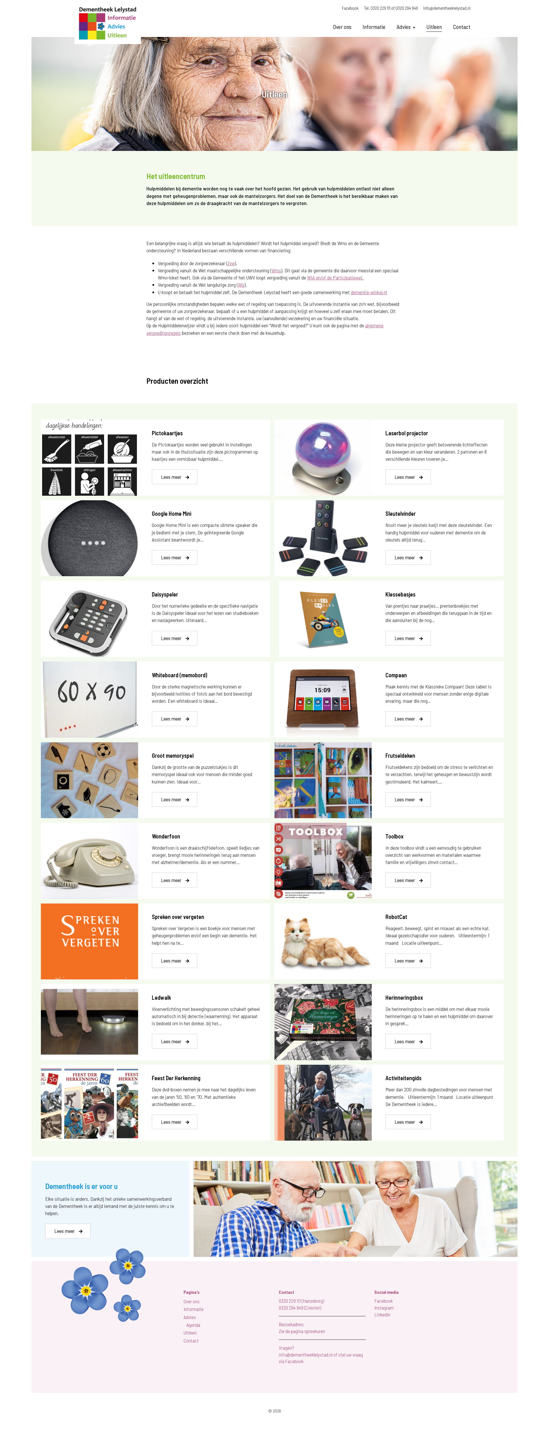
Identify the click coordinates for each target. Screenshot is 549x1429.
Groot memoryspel (173, 755)
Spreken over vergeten (178, 916)
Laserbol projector (406, 433)
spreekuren (314, 1331)
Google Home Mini (171, 513)
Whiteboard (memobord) (179, 675)
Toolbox (394, 836)
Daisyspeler (165, 594)
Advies (404, 26)
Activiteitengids (403, 1077)
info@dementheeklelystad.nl (446, 8)
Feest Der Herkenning (176, 1077)
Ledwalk (161, 997)
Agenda (193, 1325)
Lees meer (171, 477)
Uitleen (434, 26)
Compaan (396, 675)
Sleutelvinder (400, 513)
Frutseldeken (400, 755)
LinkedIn (382, 1314)
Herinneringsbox (404, 997)
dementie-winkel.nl (369, 292)
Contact (461, 26)
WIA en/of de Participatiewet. (335, 277)
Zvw (231, 263)
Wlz (241, 285)
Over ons (342, 26)
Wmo (276, 270)
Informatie (374, 26)
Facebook (350, 8)
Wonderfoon (166, 836)
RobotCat (396, 916)
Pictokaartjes (167, 433)
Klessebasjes (400, 594)
